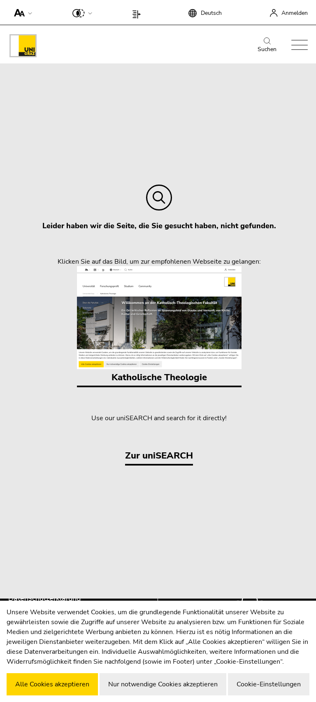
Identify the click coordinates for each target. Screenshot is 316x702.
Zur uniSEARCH (159, 455)
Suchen (267, 49)
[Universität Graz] (23, 47)
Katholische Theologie (159, 377)
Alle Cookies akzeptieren (52, 684)
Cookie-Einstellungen (269, 684)
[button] (21, 12)
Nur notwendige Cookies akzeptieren (163, 684)
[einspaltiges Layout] (138, 12)
